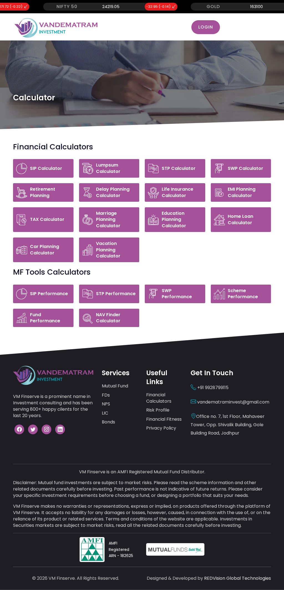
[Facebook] (19, 429)
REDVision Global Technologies (237, 578)
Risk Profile (157, 410)
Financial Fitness (164, 419)
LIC (105, 413)
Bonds (108, 422)
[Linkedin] (60, 429)
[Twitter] (33, 429)
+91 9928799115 (212, 387)
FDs (106, 395)
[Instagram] (46, 429)
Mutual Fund (115, 386)
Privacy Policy (161, 428)
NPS (106, 404)
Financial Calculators (158, 398)
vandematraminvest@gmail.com (232, 402)
